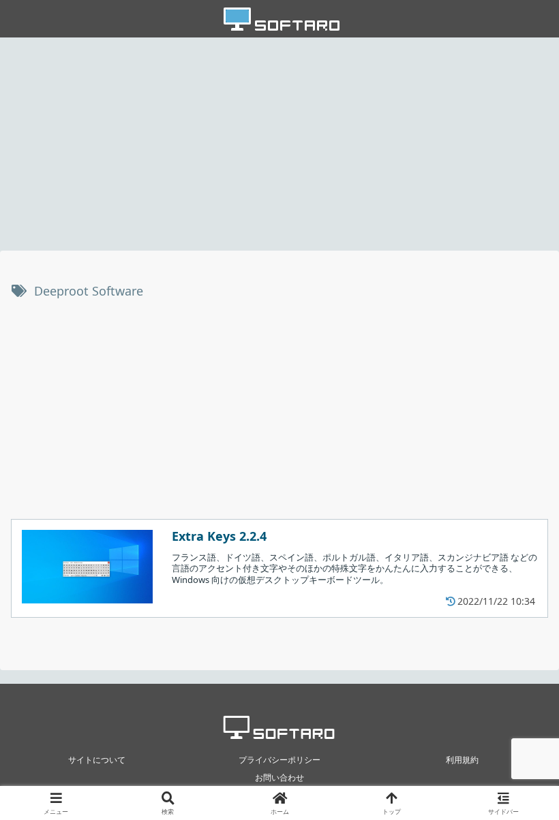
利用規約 (462, 760)
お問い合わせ (279, 777)
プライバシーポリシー (279, 760)
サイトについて (96, 760)
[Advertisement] (279, 143)
